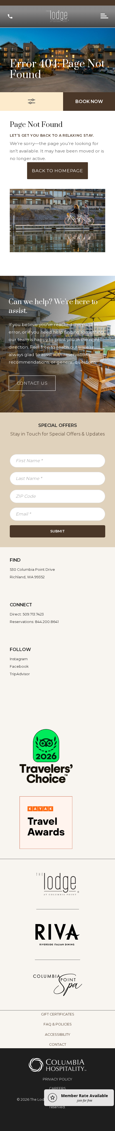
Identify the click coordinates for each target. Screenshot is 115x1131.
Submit (57, 531)
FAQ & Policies (58, 1024)
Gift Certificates (57, 1014)
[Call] (10, 16)
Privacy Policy (57, 1079)
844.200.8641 (47, 622)
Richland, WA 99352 (27, 577)
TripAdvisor (20, 674)
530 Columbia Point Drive (32, 569)
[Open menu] (104, 16)
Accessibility (57, 1034)
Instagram (19, 659)
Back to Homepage (57, 170)
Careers (57, 1088)
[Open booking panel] (31, 101)
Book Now (89, 101)
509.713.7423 (33, 614)
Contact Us (32, 383)
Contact (57, 1044)
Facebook (19, 666)
